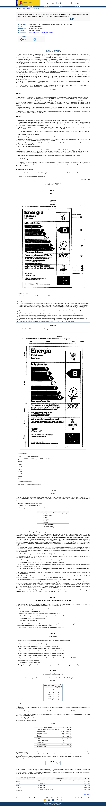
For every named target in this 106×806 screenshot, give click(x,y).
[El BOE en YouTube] (61, 800)
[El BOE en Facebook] (53, 800)
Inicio (24, 8)
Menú (76, 6)
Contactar (18, 797)
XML (38, 39)
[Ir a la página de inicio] (59, 3)
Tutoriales (78, 797)
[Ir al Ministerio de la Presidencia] (28, 3)
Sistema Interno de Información (67, 797)
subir (87, 794)
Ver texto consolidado (80, 19)
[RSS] (45, 800)
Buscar (28, 8)
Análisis (24, 47)
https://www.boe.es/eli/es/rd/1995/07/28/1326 (41, 32)
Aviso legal (40, 797)
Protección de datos (55, 797)
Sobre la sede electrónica (26, 797)
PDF (24, 39)
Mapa (35, 797)
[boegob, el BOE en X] (49, 800)
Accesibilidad (47, 797)
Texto (18, 47)
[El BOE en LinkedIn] (57, 800)
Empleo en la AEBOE (85, 797)
